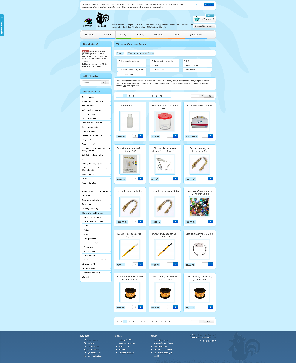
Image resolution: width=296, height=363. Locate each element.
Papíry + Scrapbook (89, 183)
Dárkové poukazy (88, 97)
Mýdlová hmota (88, 174)
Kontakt (176, 34)
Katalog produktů (125, 340)
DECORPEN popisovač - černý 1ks (164, 235)
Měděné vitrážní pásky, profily (95, 242)
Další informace (196, 5)
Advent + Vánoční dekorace (92, 101)
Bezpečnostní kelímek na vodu (165, 107)
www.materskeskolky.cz (163, 352)
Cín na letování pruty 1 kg (130, 191)
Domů (90, 34)
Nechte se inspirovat (94, 356)
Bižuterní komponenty (90, 131)
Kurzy (123, 34)
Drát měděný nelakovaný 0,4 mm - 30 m (164, 278)
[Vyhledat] (103, 82)
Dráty (86, 225)
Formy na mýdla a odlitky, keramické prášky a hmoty (96, 149)
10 (161, 95)
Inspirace (158, 34)
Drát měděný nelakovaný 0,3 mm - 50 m (130, 278)
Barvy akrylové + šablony (91, 110)
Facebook (196, 34)
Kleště (86, 234)
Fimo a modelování (89, 144)
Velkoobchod (124, 346)
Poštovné (93, 51)
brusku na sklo (146, 83)
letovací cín (180, 83)
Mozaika (85, 178)
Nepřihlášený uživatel (204, 26)
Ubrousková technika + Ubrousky (94, 259)
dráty (124, 85)
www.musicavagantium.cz (164, 343)
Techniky (139, 34)
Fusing (86, 230)
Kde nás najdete (92, 346)
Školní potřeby (87, 204)
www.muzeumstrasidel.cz (163, 349)
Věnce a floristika (88, 268)
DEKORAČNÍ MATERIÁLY (92, 135)
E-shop (107, 34)
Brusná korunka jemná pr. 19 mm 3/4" (130, 149)
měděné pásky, (165, 83)
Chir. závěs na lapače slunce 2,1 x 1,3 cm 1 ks (164, 149)
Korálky (85, 159)
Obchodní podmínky (126, 353)
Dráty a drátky (87, 139)
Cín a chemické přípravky (93, 221)
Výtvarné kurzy (92, 349)
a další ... (157, 356)
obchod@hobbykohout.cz (206, 337)
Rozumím (208, 5)
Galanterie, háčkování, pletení (93, 155)
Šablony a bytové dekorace (92, 200)
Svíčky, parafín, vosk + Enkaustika (95, 191)
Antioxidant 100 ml (129, 105)
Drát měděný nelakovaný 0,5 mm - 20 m (199, 278)
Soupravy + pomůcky (90, 208)
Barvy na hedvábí (88, 114)
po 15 (208, 96)
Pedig (84, 187)
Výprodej (85, 277)
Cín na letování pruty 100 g (165, 191)
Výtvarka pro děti (88, 264)
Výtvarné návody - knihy (91, 272)
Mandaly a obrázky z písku (92, 163)
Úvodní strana (92, 340)
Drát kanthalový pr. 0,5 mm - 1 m (200, 235)
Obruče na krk (89, 247)
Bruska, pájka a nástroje (93, 217)
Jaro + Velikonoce (88, 105)
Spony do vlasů (89, 255)
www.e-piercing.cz (161, 339)
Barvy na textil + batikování (92, 122)
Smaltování (86, 195)
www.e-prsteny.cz (160, 346)
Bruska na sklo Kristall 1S (200, 105)
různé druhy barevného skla (129, 83)
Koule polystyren (90, 238)
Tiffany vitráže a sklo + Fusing (93, 213)
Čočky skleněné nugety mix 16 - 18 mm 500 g (199, 192)
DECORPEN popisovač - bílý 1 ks (130, 235)
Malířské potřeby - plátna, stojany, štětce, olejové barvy (94, 168)
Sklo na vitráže (89, 251)
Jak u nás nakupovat (127, 343)
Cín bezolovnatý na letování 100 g (199, 149)
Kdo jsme (90, 343)
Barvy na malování (89, 118)
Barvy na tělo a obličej (90, 127)
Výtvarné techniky (93, 353)
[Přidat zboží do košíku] (140, 136)
